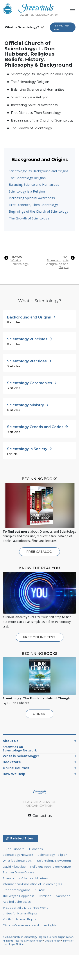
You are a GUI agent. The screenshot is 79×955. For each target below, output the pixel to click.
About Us (10, 741)
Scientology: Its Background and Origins (42, 74)
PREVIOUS (16, 257)
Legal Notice (16, 944)
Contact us (42, 816)
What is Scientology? (22, 27)
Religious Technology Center (50, 866)
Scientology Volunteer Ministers (25, 878)
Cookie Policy (53, 940)
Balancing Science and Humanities (37, 90)
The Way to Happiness (18, 896)
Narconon (63, 896)
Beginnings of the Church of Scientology (42, 120)
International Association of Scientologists (32, 884)
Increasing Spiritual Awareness (34, 105)
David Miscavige (14, 866)
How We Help (14, 774)
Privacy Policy (34, 940)
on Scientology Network (20, 749)
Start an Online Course (18, 872)
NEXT (65, 257)
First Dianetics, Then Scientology (36, 113)
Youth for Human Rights (19, 919)
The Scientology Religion (30, 82)
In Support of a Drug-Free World (25, 907)
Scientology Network (18, 854)
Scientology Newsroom (54, 860)
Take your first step (61, 27)
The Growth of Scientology (31, 128)
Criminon (45, 896)
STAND (40, 890)
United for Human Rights (20, 913)
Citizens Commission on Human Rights (29, 925)
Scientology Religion (52, 854)
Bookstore (12, 762)
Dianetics (36, 849)
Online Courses (16, 768)
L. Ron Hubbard (14, 849)
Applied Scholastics (17, 901)
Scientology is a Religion (29, 97)
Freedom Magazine (17, 890)
